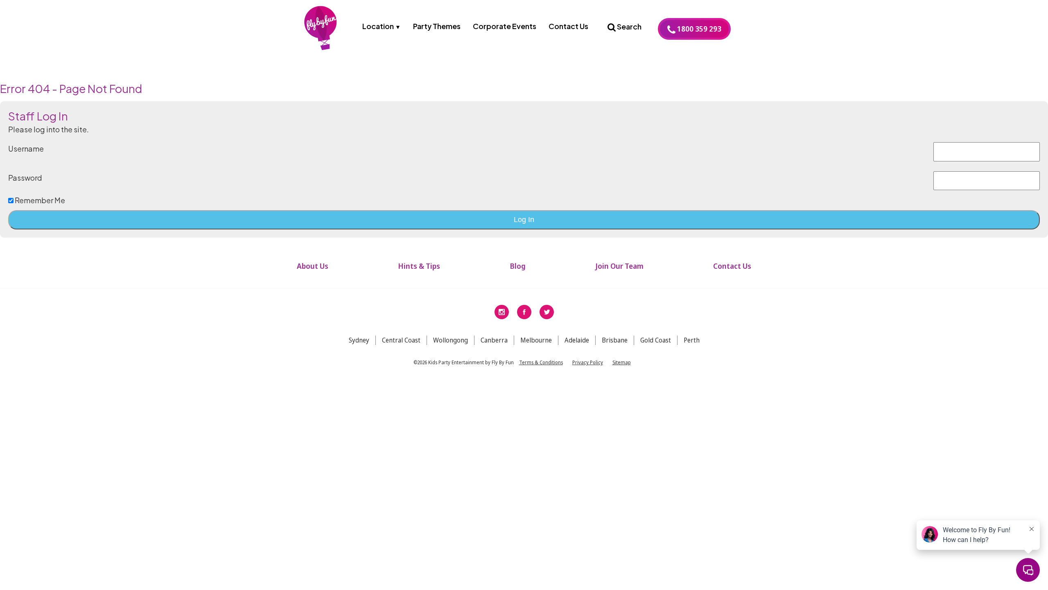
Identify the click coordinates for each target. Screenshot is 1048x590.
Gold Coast (655, 340)
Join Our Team (619, 266)
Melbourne (536, 340)
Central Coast (401, 340)
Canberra (494, 340)
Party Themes (437, 26)
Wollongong (450, 340)
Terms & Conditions (541, 362)
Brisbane (615, 340)
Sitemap (621, 362)
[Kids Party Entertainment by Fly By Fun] (321, 30)
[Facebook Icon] (524, 311)
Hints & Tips (419, 266)
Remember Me (39, 200)
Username (26, 148)
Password (25, 177)
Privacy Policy (587, 362)
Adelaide (577, 340)
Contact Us (568, 26)
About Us (312, 266)
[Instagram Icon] (502, 311)
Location (378, 26)
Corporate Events (504, 26)
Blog (518, 266)
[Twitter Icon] (547, 311)
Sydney (359, 340)
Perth (692, 340)
